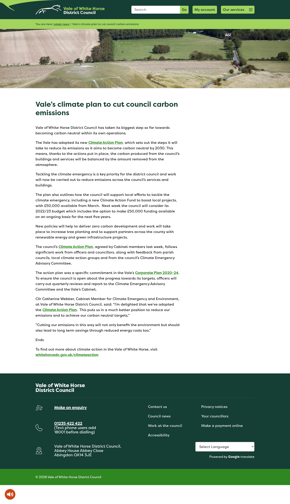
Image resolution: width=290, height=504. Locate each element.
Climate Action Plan (105, 142)
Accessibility (158, 435)
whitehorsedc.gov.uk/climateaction (67, 354)
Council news (159, 416)
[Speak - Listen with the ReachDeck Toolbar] (10, 494)
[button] (237, 10)
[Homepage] (70, 9)
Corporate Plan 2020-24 (156, 272)
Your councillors (214, 416)
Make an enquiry (70, 407)
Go (184, 9)
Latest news (61, 24)
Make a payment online (222, 425)
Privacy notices (214, 406)
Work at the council (165, 425)
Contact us (157, 406)
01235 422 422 (68, 423)
